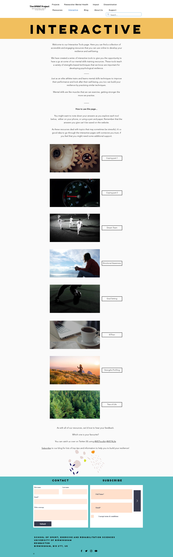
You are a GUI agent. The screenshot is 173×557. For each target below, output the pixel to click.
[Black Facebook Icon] (81, 550)
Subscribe (46, 448)
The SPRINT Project (39, 6)
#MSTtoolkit (100, 441)
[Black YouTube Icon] (96, 550)
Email (36, 497)
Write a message (39, 507)
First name (37, 487)
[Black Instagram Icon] (91, 550)
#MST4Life (111, 441)
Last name (65, 487)
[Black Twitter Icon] (86, 550)
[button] (97, 274)
